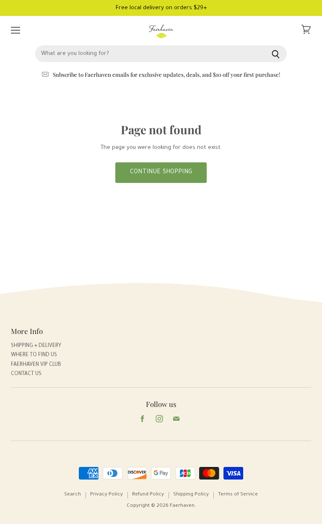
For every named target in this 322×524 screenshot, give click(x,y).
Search (72, 495)
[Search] (276, 53)
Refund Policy (148, 495)
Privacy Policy (106, 495)
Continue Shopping (161, 172)
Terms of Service (238, 495)
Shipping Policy (191, 495)
